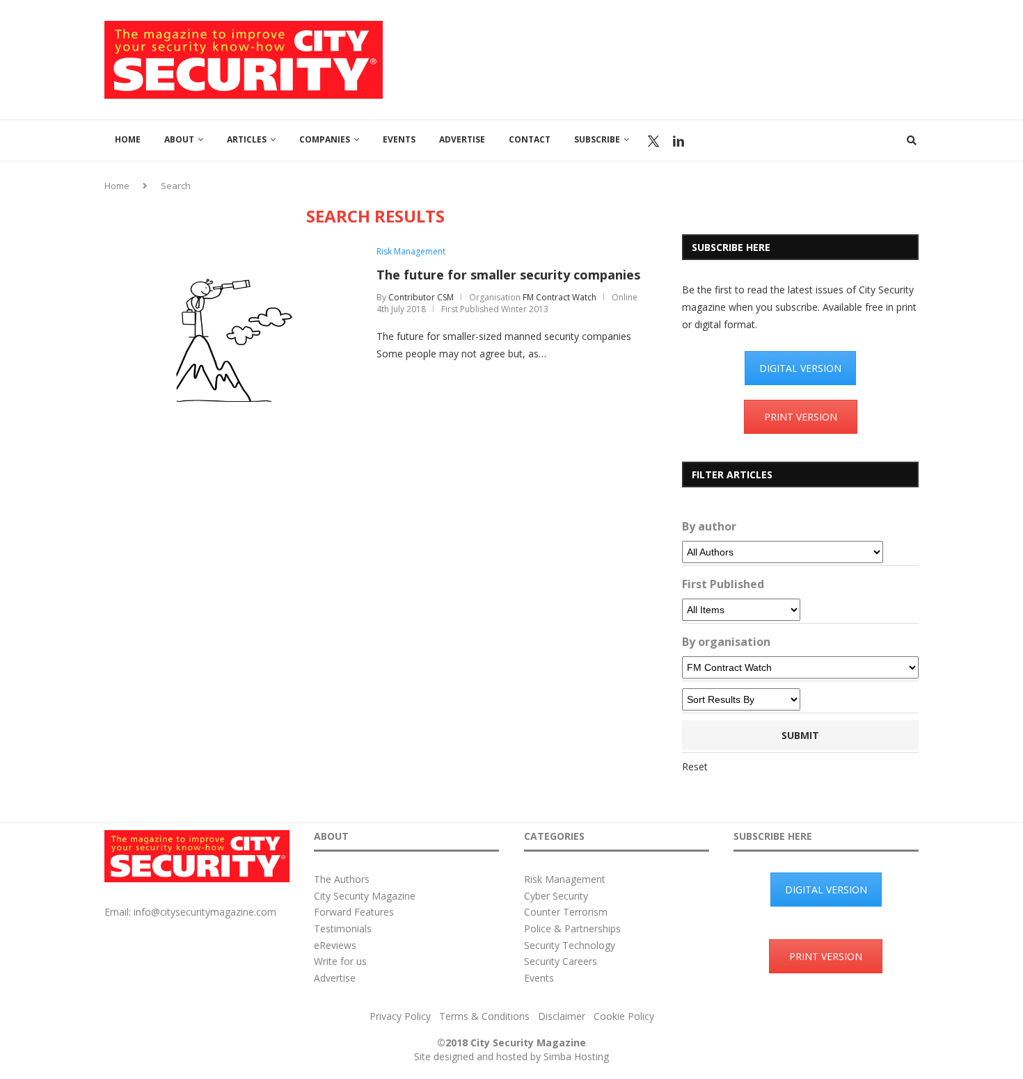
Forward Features (354, 911)
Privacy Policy (400, 1016)
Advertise (462, 139)
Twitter (653, 141)
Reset (695, 766)
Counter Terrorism (566, 911)
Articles (247, 139)
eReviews (335, 945)
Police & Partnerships (572, 928)
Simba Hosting (576, 1056)
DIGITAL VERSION (800, 368)
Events (399, 139)
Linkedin (678, 141)
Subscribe (597, 139)
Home (128, 139)
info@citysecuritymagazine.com (205, 911)
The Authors (342, 879)
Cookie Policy (624, 1016)
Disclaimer (561, 1016)
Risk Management (410, 252)
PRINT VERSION (800, 416)
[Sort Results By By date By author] (741, 699)
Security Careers (560, 961)
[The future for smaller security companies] (230, 253)
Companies (324, 139)
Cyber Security (556, 895)
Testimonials (343, 928)
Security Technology (569, 945)
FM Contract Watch (559, 297)
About (179, 139)
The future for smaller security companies (508, 274)
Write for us (340, 961)
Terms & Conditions (484, 1016)
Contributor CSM (421, 297)
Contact (529, 139)
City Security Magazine (364, 895)
